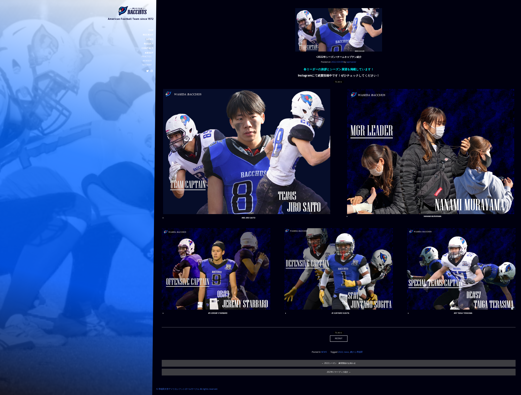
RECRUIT (148, 34)
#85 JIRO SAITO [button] (248, 218)
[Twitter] (147, 71)
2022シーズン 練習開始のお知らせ (339, 363)
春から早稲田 (356, 352)
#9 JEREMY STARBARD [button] (217, 313)
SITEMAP (147, 65)
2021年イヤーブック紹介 (339, 372)
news (346, 352)
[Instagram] (152, 71)
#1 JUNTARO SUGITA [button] (340, 313)
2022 (340, 352)
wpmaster (351, 62)
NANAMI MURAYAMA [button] (432, 216)
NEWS (150, 39)
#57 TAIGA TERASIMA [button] (463, 313)
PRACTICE (147, 56)
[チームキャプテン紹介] (338, 53)
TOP (151, 30)
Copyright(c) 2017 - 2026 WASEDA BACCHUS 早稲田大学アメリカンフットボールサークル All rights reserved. (167, 389)
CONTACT (148, 48)
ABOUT (149, 52)
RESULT (149, 43)
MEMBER (147, 61)
